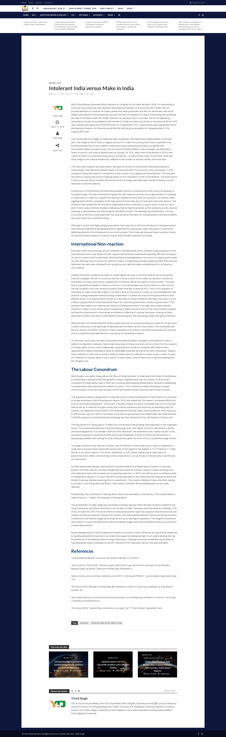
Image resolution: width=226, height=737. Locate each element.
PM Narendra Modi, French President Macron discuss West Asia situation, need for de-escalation (128, 25)
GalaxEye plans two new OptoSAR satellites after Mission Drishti (113, 664)
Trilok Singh (57, 116)
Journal (38, 2)
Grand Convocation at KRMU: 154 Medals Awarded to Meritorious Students (96, 24)
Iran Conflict (107, 8)
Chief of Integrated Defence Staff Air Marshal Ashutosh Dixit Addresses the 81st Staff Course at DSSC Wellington (66, 25)
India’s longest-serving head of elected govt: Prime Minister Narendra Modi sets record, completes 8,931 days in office (190, 25)
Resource (98, 15)
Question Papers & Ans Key (53, 15)
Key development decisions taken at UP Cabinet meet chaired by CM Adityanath (157, 24)
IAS (33, 15)
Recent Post (55, 83)
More (129, 8)
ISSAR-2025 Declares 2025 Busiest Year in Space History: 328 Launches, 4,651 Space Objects (157, 666)
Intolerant (84, 623)
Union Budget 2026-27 (54, 8)
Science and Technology (153, 658)
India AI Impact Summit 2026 (82, 8)
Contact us (48, 2)
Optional (83, 15)
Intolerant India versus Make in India (106, 623)
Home (26, 15)
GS (72, 15)
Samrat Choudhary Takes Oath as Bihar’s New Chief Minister (35, 23)
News (31, 2)
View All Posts (169, 691)
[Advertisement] (113, 60)
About (23, 2)
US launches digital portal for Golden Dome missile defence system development (68, 664)
